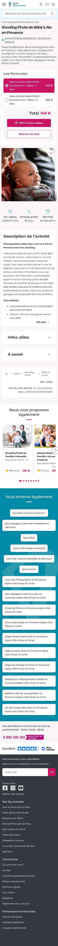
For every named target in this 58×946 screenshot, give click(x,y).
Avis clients (8, 892)
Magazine (7, 898)
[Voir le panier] (53, 4)
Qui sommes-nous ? (13, 864)
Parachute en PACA (12, 818)
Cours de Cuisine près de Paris (18, 846)
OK (52, 772)
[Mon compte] (41, 4)
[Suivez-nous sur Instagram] (13, 788)
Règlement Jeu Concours (16, 903)
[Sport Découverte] (17, 4)
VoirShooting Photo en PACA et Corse (21, 22)
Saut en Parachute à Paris (16, 807)
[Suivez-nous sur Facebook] (5, 788)
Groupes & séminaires (14, 928)
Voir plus (41, 322)
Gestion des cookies (13, 794)
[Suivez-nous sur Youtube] (21, 788)
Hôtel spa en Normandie (15, 812)
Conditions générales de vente (18, 875)
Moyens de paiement (13, 881)
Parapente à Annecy (13, 840)
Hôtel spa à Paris (11, 835)
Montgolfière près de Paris (16, 823)
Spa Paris (7, 851)
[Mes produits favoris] (47, 4)
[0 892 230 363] (29, 737)
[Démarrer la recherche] (52, 13)
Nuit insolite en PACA (13, 829)
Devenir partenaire (12, 916)
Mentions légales (11, 887)
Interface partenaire (13, 922)
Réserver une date (29, 134)
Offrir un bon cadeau (31, 123)
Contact (6, 870)
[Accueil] (6, 374)
